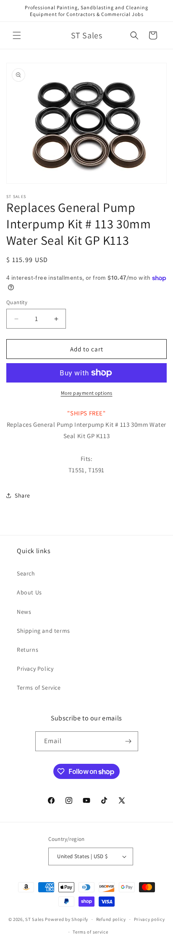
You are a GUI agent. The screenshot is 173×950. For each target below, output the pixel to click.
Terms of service (90, 932)
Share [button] (22, 495)
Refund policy (111, 919)
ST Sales (34, 919)
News (24, 611)
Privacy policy (149, 919)
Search (26, 573)
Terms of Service (39, 687)
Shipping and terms (43, 630)
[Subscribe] (128, 741)
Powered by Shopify (66, 919)
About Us (29, 592)
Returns (27, 649)
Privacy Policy (35, 668)
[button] (17, 35)
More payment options (87, 393)
